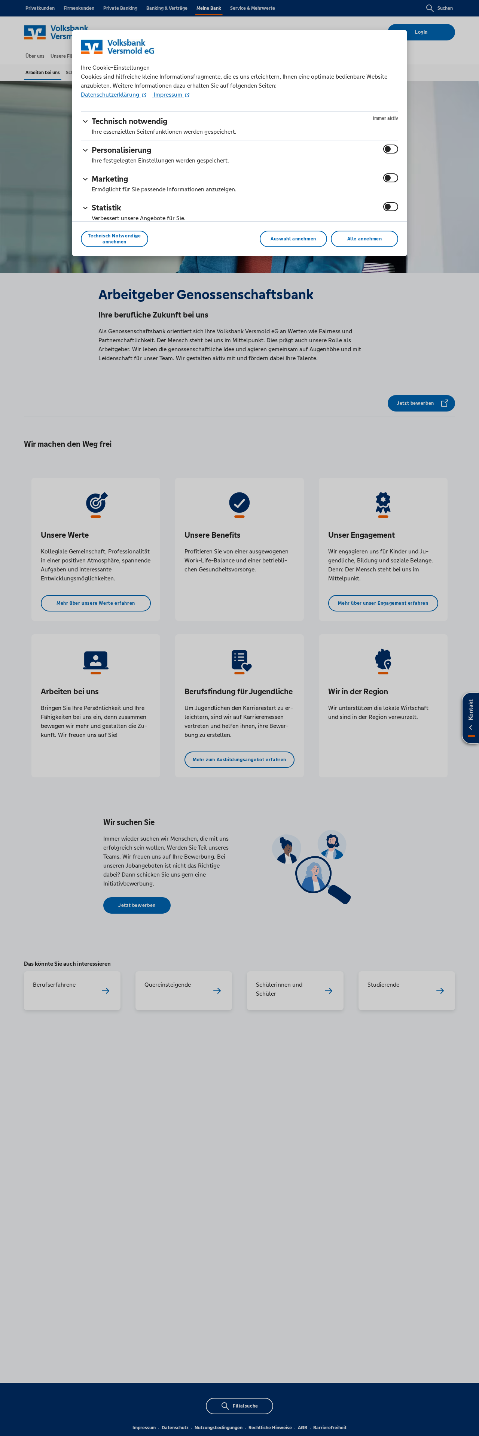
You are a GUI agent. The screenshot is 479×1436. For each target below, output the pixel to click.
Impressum (168, 94)
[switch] (390, 149)
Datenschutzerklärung (111, 94)
